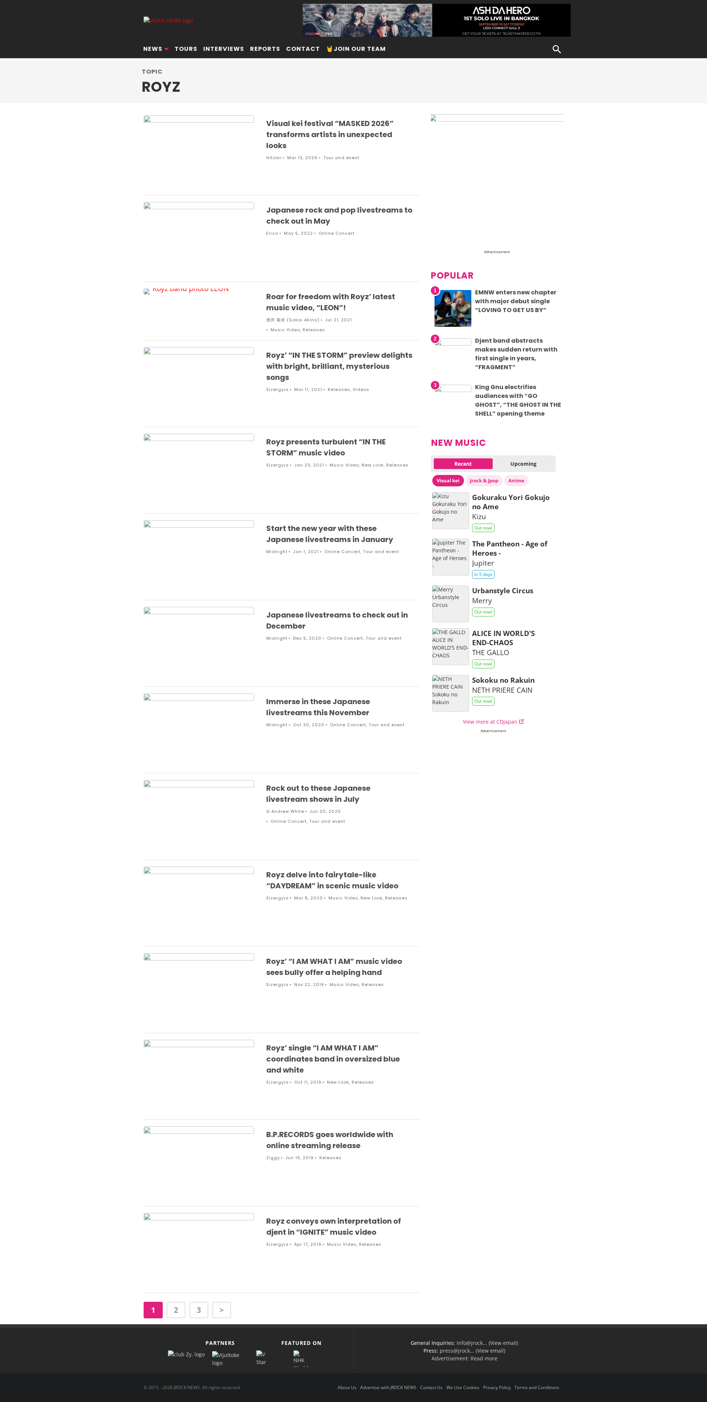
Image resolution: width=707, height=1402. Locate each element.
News (152, 49)
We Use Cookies (462, 1387)
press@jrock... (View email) (472, 1350)
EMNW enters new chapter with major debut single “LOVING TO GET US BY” (515, 301)
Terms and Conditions (536, 1387)
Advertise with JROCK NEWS (388, 1387)
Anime (516, 480)
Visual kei (448, 480)
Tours (186, 49)
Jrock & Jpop (484, 480)
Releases (314, 330)
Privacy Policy (497, 1387)
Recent (463, 463)
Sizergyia (277, 389)
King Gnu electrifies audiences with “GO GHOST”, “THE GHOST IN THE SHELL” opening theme (518, 400)
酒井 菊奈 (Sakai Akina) (293, 320)
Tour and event (341, 158)
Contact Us (431, 1387)
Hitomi (274, 158)
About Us (347, 1387)
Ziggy (273, 1158)
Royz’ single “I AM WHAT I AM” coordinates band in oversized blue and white (333, 1059)
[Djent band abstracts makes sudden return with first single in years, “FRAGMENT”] (453, 343)
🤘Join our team (356, 49)
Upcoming (523, 463)
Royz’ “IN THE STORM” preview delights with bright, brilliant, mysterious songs (339, 366)
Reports (265, 49)
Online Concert (337, 233)
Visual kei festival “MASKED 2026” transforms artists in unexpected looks (330, 134)
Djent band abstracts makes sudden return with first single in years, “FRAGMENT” (516, 353)
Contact (303, 49)
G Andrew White (285, 811)
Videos (361, 389)
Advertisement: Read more (464, 1358)
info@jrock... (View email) (487, 1342)
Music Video (285, 330)
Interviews (223, 49)
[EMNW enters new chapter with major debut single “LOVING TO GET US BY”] (453, 326)
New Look (373, 465)
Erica (272, 233)
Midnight (277, 552)
